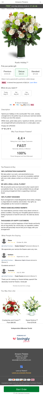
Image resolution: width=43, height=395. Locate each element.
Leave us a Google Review (21, 373)
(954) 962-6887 (21, 358)
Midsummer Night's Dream (22, 260)
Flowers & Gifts (10, 9)
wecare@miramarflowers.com (21, 360)
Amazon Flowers (21, 2)
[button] (38, 390)
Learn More (33, 82)
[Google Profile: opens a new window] (21, 366)
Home (3, 9)
